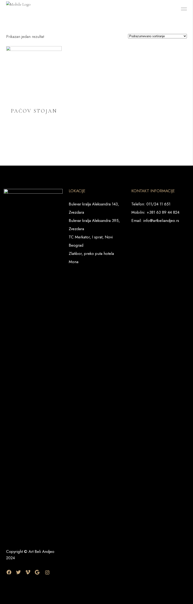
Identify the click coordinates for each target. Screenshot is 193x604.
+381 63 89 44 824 (163, 212)
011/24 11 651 (158, 204)
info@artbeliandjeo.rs (161, 220)
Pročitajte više (34, 133)
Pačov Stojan (34, 111)
